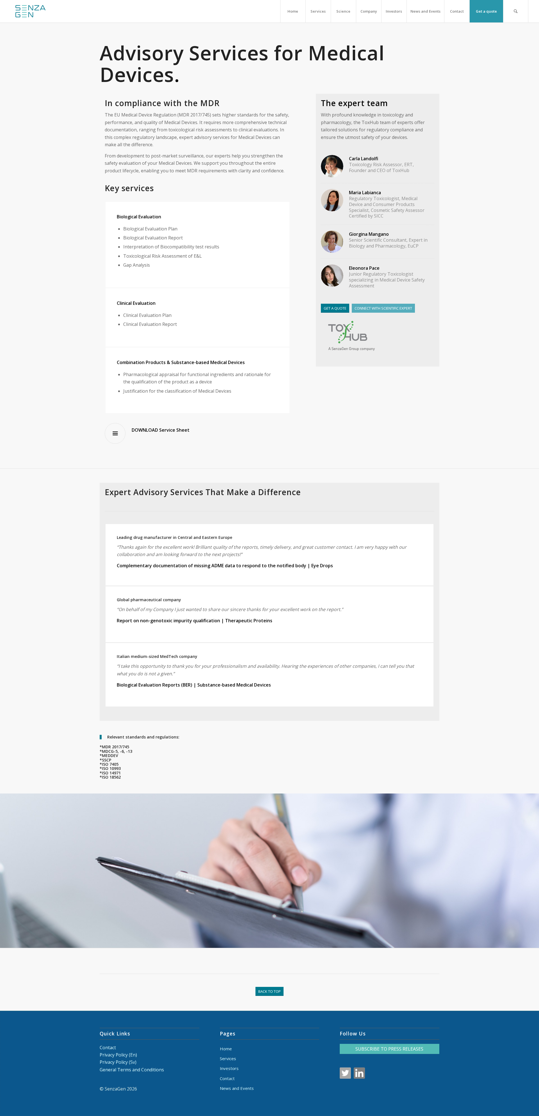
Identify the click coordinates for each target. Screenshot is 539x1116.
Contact (108, 1047)
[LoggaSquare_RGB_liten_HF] (30, 11)
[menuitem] (292, 11)
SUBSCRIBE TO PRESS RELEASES (389, 1049)
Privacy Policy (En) (118, 1055)
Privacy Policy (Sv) (118, 1062)
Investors (229, 1068)
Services (228, 1058)
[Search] (515, 11)
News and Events (237, 1088)
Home (226, 1048)
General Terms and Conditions (132, 1070)
